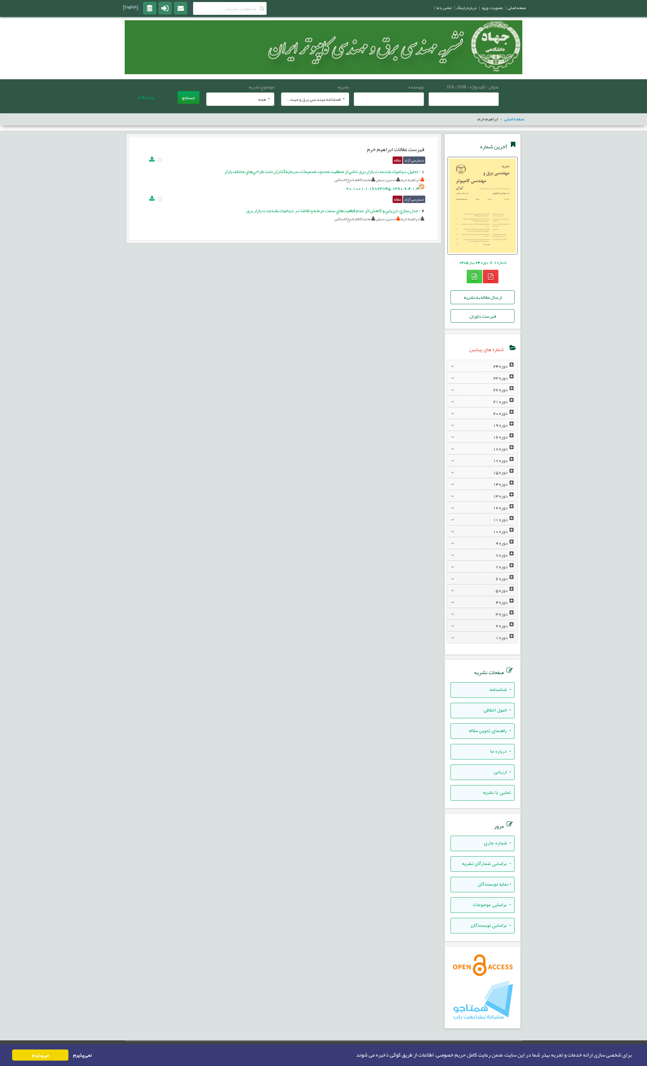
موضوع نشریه (261, 87)
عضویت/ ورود (492, 8)
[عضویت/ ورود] (165, 8)
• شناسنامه (500, 690)
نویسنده (416, 87)
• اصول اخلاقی (497, 710)
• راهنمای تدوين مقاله (490, 731)
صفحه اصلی (517, 8)
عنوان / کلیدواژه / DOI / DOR (473, 87)
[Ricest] (149, 8)
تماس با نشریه (497, 793)
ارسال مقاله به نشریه (483, 297)
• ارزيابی (502, 772)
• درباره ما (500, 751)
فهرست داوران (482, 316)
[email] (180, 8)
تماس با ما (444, 8)
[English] (130, 7)
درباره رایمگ (466, 8)
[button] (354, 1055)
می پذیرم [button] (40, 1055)
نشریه (343, 87)
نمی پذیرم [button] (82, 1055)
